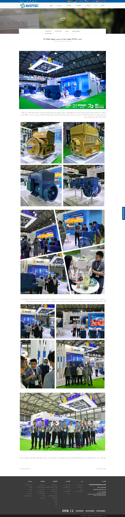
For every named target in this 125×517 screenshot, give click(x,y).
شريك (30, 491)
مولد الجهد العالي (41, 487)
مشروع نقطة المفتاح (52, 495)
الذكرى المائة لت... (24, 468)
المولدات (68, 5)
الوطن (50, 5)
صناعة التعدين (54, 489)
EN (99, 1)
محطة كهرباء (54, 497)
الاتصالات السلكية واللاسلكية (51, 487)
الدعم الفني (67, 484)
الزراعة (55, 500)
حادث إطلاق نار (67, 487)
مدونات (67, 31)
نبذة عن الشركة (28, 484)
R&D (43, 495)
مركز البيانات (54, 484)
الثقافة (30, 487)
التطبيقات (78, 5)
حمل (69, 493)
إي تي (68, 489)
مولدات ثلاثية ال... (100, 468)
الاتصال (102, 5)
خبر (96, 5)
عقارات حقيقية (54, 491)
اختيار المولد (42, 497)
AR (82, 1)
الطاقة (56, 502)
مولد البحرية (42, 489)
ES (71, 1)
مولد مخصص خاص (41, 491)
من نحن (59, 5)
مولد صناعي (42, 484)
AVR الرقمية (42, 493)
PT (93, 1)
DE (76, 1)
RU (88, 1)
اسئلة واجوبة (67, 491)
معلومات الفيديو (76, 31)
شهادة (30, 489)
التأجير (56, 493)
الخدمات (88, 5)
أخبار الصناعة (58, 31)
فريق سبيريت (29, 493)
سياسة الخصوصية (28, 495)
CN (104, 1)
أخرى (56, 504)
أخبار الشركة (48, 31)
